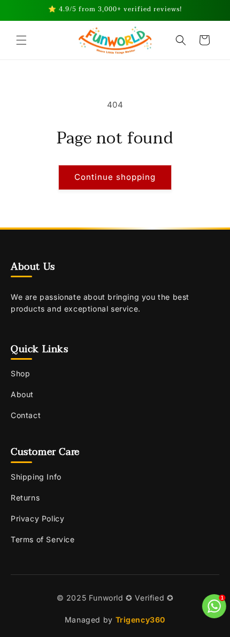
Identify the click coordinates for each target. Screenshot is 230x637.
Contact (26, 415)
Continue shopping (115, 177)
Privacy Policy (37, 518)
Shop (20, 373)
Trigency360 (141, 619)
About (22, 394)
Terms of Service (43, 539)
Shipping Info (36, 476)
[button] (21, 40)
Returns (25, 497)
